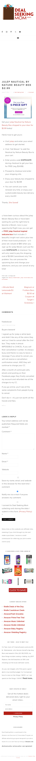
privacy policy (17, 746)
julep (22, 277)
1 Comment (31, 92)
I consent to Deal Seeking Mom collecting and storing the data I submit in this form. (17, 510)
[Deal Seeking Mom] (18, 20)
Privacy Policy (18, 717)
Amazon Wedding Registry (15, 632)
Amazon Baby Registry (13, 629)
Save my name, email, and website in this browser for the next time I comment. (16, 483)
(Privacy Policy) (25, 511)
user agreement (27, 746)
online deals (5, 279)
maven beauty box (28, 277)
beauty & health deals (14, 277)
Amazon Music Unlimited (14, 621)
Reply (4, 405)
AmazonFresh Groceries (14, 614)
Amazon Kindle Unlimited (14, 625)
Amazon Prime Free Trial (14, 617)
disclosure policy (7, 746)
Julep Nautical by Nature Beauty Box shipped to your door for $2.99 (17, 125)
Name (5, 453)
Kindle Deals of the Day (14, 606)
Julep (12, 141)
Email (5, 461)
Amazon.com (29, 741)
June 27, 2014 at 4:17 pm (8, 325)
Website (5, 469)
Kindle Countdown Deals (14, 610)
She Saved (13, 202)
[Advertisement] (18, 59)
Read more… (28, 678)
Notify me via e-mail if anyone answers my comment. (15, 496)
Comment (7, 431)
